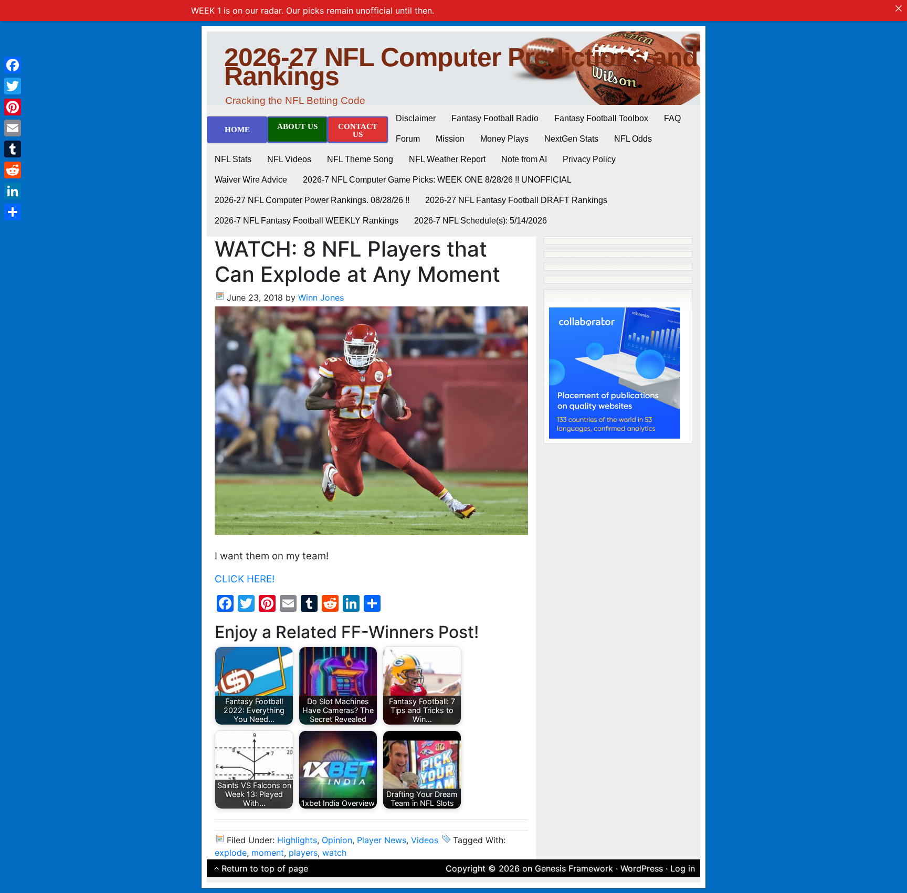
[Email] (12, 128)
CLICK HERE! (245, 579)
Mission (450, 138)
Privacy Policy (589, 159)
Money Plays (504, 138)
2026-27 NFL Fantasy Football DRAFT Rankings (516, 200)
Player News (381, 840)
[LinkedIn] (12, 190)
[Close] (898, 8)
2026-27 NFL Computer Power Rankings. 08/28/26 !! (312, 200)
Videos (424, 840)
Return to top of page (265, 868)
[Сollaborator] (614, 372)
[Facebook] (12, 65)
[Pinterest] (12, 107)
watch (334, 852)
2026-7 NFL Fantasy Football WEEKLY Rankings (306, 220)
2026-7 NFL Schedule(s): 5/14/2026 (480, 220)
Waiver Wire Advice (251, 179)
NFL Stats (233, 159)
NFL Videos (289, 159)
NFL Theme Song (360, 159)
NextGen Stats (571, 138)
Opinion (337, 840)
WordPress (641, 868)
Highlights (297, 840)
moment (267, 852)
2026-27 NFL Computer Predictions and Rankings (461, 66)
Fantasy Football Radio (495, 118)
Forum (408, 138)
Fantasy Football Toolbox (601, 118)
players (303, 852)
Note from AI (524, 159)
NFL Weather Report (447, 159)
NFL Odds (633, 138)
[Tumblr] (12, 149)
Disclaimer (416, 118)
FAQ (672, 118)
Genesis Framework (574, 868)
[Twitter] (12, 86)
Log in (682, 868)
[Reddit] (12, 170)
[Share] (12, 211)
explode (231, 852)
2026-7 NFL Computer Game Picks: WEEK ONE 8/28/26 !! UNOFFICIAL (437, 179)
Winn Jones (321, 297)
